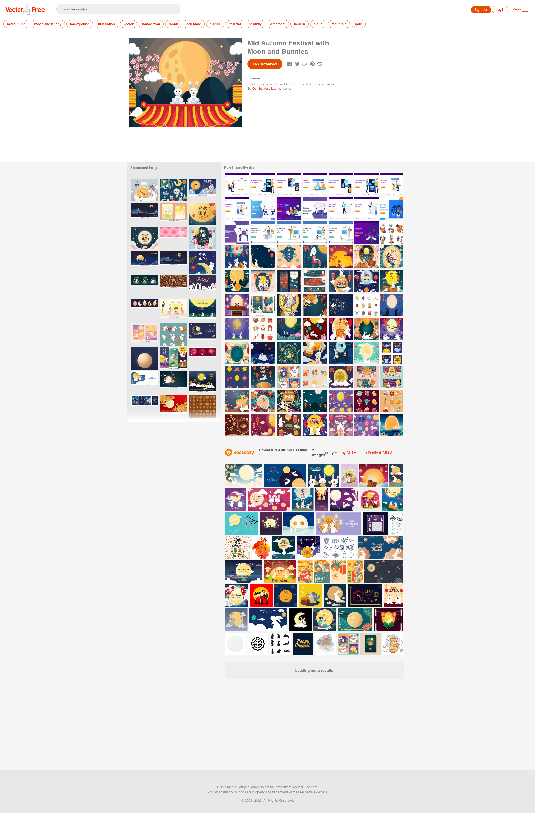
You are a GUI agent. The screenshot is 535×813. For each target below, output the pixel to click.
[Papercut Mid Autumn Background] (315, 329)
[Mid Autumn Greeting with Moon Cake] (341, 377)
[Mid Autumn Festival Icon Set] (366, 305)
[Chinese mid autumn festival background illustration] (236, 595)
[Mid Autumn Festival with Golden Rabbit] (289, 353)
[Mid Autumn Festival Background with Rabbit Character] (366, 353)
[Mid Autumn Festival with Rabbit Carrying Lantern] (341, 353)
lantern (299, 24)
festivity (255, 24)
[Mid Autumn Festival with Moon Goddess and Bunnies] (391, 256)
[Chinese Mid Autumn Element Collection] (289, 425)
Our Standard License (267, 88)
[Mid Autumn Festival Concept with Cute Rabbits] (366, 281)
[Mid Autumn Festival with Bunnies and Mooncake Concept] (366, 256)
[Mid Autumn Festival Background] (315, 305)
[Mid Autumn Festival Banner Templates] (366, 377)
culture (215, 24)
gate (358, 24)
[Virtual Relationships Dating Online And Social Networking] (237, 232)
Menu (516, 9)
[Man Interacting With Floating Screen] (391, 208)
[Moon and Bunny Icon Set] (391, 232)
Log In (500, 9)
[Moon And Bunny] (289, 305)
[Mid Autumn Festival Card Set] (289, 281)
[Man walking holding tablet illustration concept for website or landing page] (341, 208)
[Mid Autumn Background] (237, 425)
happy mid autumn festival (358, 452)
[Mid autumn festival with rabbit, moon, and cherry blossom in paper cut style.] (241, 523)
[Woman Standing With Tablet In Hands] (315, 232)
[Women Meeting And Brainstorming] (289, 208)
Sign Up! (481, 9)
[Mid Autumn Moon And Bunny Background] (237, 305)
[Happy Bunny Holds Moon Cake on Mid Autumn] (341, 425)
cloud (318, 24)
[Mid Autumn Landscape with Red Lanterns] (315, 401)
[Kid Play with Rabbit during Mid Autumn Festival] (341, 256)
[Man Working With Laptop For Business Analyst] (263, 232)
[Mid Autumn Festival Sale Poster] (289, 401)
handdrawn (151, 24)
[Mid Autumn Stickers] (366, 401)
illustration (106, 24)
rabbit (173, 24)
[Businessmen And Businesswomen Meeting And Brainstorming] (263, 208)
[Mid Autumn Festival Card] (263, 377)
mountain (338, 24)
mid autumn (16, 24)
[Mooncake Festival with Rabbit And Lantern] (391, 281)
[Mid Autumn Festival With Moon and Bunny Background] (366, 329)
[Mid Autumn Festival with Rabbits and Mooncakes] (237, 256)
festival (235, 24)
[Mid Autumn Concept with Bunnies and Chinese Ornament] (289, 256)
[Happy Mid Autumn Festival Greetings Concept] (263, 401)
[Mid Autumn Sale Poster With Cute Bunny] (341, 281)
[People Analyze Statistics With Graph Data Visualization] (366, 232)
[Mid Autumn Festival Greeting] (315, 425)
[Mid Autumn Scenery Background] (391, 425)
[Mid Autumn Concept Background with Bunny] (341, 305)
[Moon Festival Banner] (315, 281)
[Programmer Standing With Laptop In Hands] (289, 232)
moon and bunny (47, 24)
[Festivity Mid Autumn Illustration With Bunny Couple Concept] (289, 329)
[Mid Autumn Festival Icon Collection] (263, 329)
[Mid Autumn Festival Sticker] (315, 377)
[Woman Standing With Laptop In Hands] (341, 232)
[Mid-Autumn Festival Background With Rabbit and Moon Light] (391, 305)
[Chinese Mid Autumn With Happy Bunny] (315, 256)
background (79, 24)
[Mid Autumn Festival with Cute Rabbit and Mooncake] (341, 329)
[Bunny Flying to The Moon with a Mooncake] (315, 353)
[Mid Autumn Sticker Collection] (391, 401)
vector (129, 24)
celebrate (193, 24)
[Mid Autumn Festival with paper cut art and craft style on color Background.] (173, 406)
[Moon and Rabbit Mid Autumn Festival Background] (263, 256)
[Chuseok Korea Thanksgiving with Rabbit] (263, 281)
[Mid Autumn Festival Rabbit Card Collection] (289, 377)
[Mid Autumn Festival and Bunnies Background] (391, 329)
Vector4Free (25, 9)
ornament (277, 24)
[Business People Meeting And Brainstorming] (315, 208)
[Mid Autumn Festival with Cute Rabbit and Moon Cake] (237, 281)
